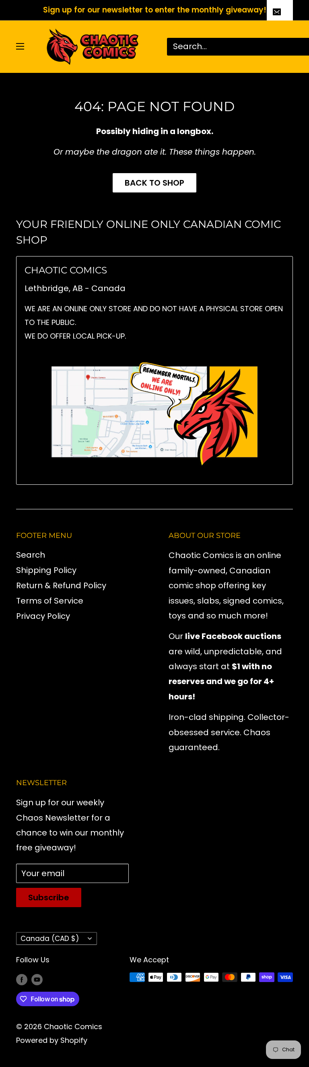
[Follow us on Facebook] (21, 979)
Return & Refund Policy (61, 585)
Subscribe (48, 897)
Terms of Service (49, 600)
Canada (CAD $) (50, 938)
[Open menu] (20, 46)
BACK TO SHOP (154, 182)
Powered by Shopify (51, 1040)
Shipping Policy (46, 570)
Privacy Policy (43, 616)
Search (30, 554)
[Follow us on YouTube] (37, 979)
